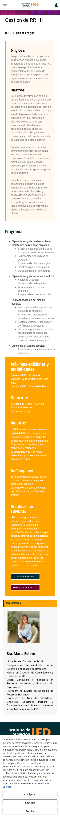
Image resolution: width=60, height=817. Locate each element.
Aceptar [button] (30, 811)
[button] (30, 5)
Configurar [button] (30, 794)
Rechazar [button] (30, 802)
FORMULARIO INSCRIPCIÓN (25, 587)
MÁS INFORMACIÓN (25, 576)
